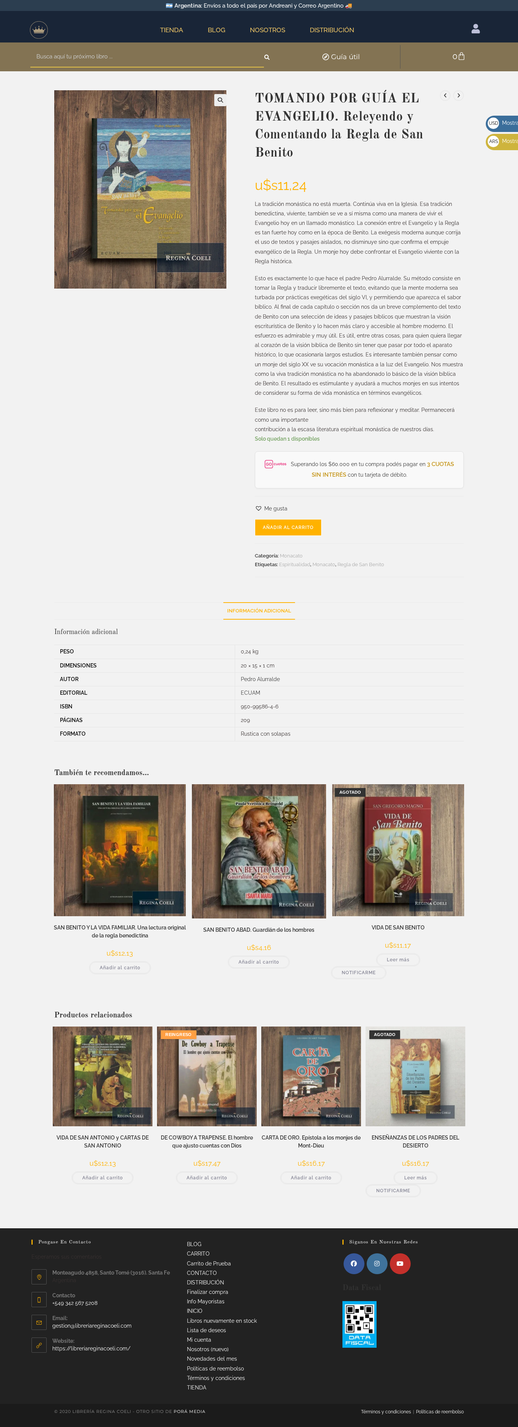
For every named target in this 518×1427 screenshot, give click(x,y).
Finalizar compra (207, 1292)
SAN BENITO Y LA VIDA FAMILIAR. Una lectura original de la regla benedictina (120, 932)
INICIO (194, 1311)
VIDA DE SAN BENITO (398, 928)
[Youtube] (400, 1263)
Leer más (398, 959)
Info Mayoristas (205, 1301)
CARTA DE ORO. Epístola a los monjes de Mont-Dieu (311, 1142)
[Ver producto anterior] (445, 95)
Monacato (291, 556)
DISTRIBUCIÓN (332, 30)
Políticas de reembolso (215, 1369)
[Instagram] (377, 1263)
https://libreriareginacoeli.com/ (91, 1348)
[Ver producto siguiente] (458, 95)
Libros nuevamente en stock (222, 1321)
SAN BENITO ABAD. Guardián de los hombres (258, 930)
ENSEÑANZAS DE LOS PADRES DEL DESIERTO (415, 1142)
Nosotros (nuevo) (208, 1349)
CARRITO (198, 1254)
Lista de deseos (206, 1330)
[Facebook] (354, 1263)
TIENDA (171, 30)
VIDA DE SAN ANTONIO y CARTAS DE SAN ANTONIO (103, 1142)
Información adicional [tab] (259, 611)
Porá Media (190, 1411)
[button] (220, 100)
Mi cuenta (199, 1340)
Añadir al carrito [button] (120, 967)
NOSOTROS (267, 30)
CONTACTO (202, 1273)
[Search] (267, 57)
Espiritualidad (294, 564)
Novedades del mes (212, 1359)
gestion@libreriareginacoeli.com (92, 1326)
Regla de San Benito (360, 564)
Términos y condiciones (216, 1378)
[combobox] (147, 57)
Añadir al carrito (288, 527)
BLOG (216, 30)
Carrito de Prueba (209, 1264)
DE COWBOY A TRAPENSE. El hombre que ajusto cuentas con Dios (207, 1142)
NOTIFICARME (359, 972)
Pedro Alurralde (260, 679)
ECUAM (250, 693)
